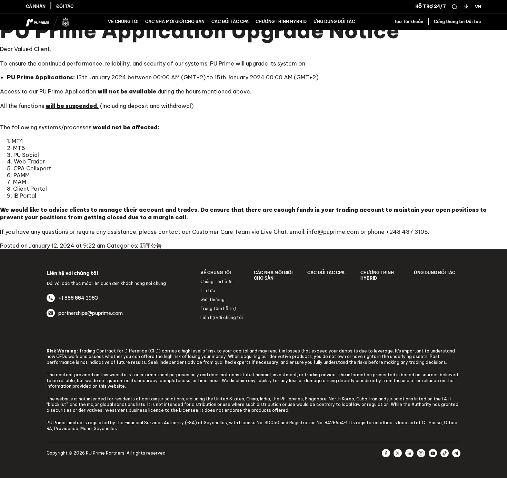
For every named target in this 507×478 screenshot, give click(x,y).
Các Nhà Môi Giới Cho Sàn (175, 21)
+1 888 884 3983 (78, 298)
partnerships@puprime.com (90, 313)
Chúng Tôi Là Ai (216, 281)
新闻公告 (151, 245)
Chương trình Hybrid (281, 21)
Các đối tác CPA (230, 21)
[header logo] (47, 21)
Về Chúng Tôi (123, 21)
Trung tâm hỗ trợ (218, 308)
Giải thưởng (212, 299)
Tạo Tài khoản (408, 21)
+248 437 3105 (407, 231)
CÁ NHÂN (36, 6)
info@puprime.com (333, 231)
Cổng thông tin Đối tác (457, 21)
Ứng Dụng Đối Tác (334, 21)
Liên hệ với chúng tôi (221, 317)
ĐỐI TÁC (64, 6)
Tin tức (207, 290)
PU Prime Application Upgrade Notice (199, 31)
